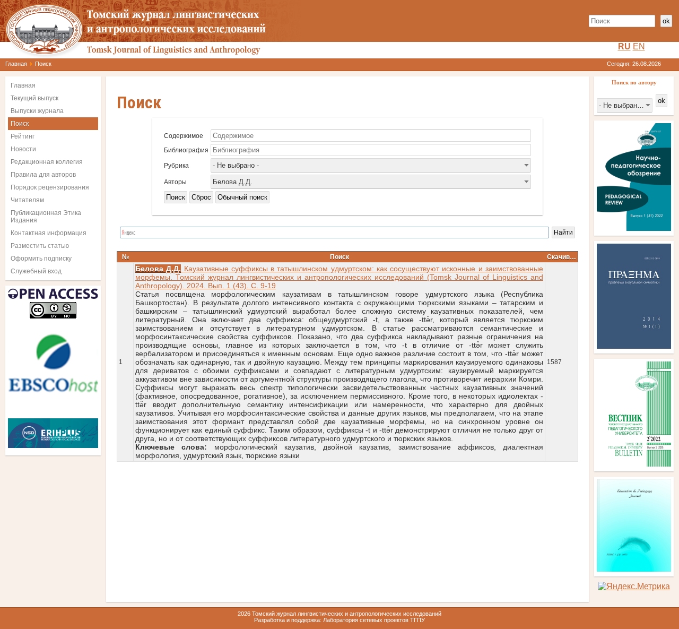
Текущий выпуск (34, 98)
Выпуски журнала (37, 111)
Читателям (27, 200)
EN (639, 46)
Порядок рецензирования (50, 187)
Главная (16, 64)
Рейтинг (22, 136)
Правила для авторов (43, 174)
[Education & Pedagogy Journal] (634, 568)
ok (666, 21)
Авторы (175, 182)
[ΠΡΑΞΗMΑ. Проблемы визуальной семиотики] (634, 345)
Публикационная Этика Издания (46, 216)
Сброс (201, 197)
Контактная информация (48, 233)
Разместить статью (40, 245)
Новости (23, 149)
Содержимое (183, 136)
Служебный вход (36, 271)
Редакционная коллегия (47, 162)
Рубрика (176, 165)
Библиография (186, 150)
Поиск (20, 123)
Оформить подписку (41, 258)
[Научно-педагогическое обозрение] (634, 227)
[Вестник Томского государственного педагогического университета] (634, 463)
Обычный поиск (242, 197)
